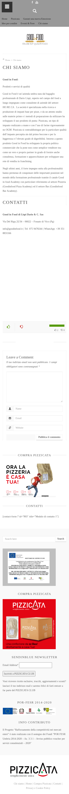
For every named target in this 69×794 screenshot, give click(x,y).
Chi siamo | (19, 783)
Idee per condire (9, 23)
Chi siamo (43, 23)
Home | (29, 783)
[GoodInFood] (34, 39)
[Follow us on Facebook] (32, 2)
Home (4, 18)
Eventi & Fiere (28, 23)
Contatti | (57, 783)
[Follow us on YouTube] (36, 2)
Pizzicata (15, 18)
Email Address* (10, 665)
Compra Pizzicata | (43, 783)
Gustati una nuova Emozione (37, 18)
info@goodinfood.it (13, 228)
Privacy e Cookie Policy (38, 788)
